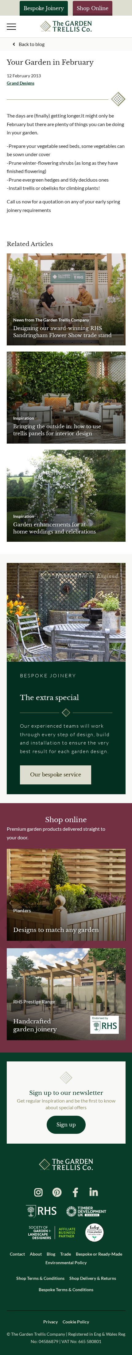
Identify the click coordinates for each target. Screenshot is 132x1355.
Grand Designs (20, 83)
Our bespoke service (55, 775)
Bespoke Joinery (44, 8)
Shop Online (92, 8)
